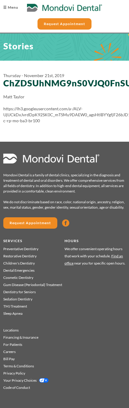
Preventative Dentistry (20, 249)
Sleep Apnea (12, 313)
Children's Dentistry (19, 263)
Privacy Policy (14, 373)
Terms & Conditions (18, 366)
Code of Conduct (16, 387)
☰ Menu (10, 7)
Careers (9, 351)
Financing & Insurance (20, 337)
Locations (11, 330)
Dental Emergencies (18, 270)
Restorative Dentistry (20, 256)
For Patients (12, 344)
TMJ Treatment (15, 306)
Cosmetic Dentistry (18, 277)
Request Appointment (64, 24)
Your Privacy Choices (20, 380)
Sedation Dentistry (17, 299)
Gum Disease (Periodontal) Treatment (32, 284)
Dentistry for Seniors (19, 292)
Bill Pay (9, 359)
